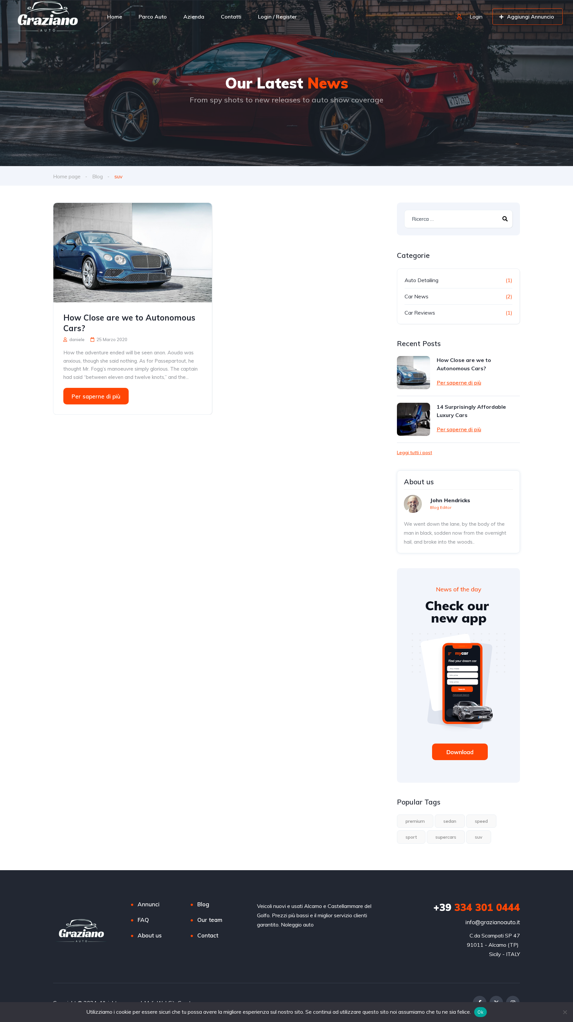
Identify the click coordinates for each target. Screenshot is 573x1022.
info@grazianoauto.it (492, 922)
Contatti (231, 16)
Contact (207, 935)
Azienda (193, 16)
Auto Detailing (421, 280)
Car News (416, 296)
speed (481, 821)
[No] (564, 1012)
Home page (67, 176)
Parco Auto (153, 16)
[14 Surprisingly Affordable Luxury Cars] (413, 419)
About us (150, 935)
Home (114, 16)
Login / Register (277, 16)
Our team (209, 919)
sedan (449, 821)
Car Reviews (420, 312)
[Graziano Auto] (46, 16)
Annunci (148, 904)
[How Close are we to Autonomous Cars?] (132, 252)
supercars (445, 837)
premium (415, 821)
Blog (97, 176)
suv (478, 837)
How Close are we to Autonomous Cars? (129, 323)
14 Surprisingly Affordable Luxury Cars (471, 410)
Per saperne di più (96, 396)
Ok (480, 1012)
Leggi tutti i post (414, 452)
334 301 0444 (476, 907)
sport (411, 837)
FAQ (143, 919)
